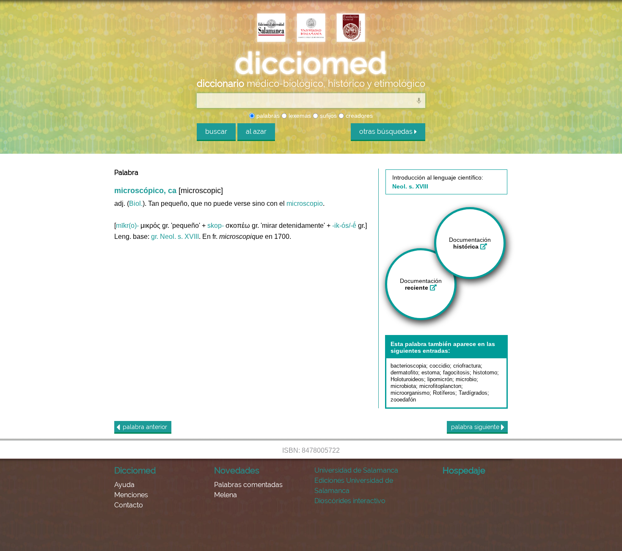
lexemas (299, 115)
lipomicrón (439, 379)
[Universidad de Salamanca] (311, 28)
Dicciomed (135, 470)
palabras (267, 115)
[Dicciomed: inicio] (311, 63)
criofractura (467, 366)
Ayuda (124, 485)
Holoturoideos (407, 379)
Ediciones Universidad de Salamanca (353, 485)
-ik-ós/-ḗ (344, 225)
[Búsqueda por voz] (419, 100)
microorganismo (410, 393)
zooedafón (403, 399)
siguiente (476, 427)
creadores (358, 115)
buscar (216, 131)
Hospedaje (464, 470)
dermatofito (404, 372)
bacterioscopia (408, 366)
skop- (215, 225)
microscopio (304, 203)
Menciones (131, 495)
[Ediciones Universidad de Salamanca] (271, 28)
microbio (466, 379)
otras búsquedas (386, 131)
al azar (256, 131)
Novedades (236, 470)
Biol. (136, 203)
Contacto (128, 505)
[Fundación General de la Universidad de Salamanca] (351, 28)
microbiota (403, 386)
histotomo (485, 372)
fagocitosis (456, 372)
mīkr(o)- (127, 225)
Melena (225, 495)
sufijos (327, 115)
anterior (145, 427)
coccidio (439, 366)
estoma (430, 372)
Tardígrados (473, 393)
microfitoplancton (440, 386)
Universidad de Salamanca (356, 470)
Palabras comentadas (248, 485)
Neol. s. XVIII (179, 236)
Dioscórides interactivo (349, 501)
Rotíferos (444, 393)
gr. (154, 236)
